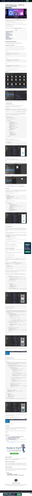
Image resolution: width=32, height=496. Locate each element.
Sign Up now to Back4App (10, 186)
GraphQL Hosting (9, 473)
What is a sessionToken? (9, 38)
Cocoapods (8, 236)
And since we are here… (9, 35)
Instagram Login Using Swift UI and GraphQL (14, 437)
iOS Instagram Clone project (17, 28)
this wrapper (8, 235)
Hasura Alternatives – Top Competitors (12, 474)
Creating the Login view (9, 32)
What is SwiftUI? (8, 37)
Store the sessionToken (9, 34)
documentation (12, 249)
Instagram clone (18, 19)
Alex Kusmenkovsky (7, 484)
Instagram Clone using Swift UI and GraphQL (17, 436)
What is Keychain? (8, 39)
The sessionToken (8, 33)
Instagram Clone (22, 186)
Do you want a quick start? (9, 31)
